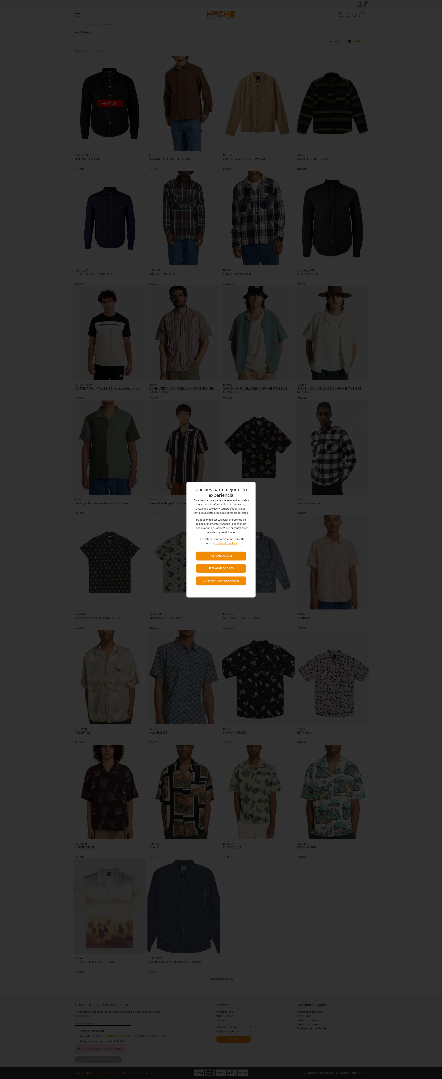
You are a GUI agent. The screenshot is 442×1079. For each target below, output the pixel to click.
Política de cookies (226, 543)
